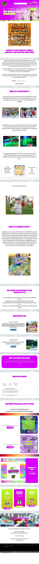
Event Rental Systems (24, 551)
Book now (19, 521)
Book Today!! (31, 473)
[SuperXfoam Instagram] (34, 549)
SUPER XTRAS (13, 346)
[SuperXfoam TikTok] (36, 549)
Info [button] (18, 9)
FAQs (3, 546)
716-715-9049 (34, 2)
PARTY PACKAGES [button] (11, 9)
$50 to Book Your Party (9, 13)
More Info (7, 508)
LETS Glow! (10, 427)
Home (4, 9)
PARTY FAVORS (13, 329)
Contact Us (23, 9)
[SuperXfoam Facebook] (32, 549)
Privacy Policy (6, 546)
